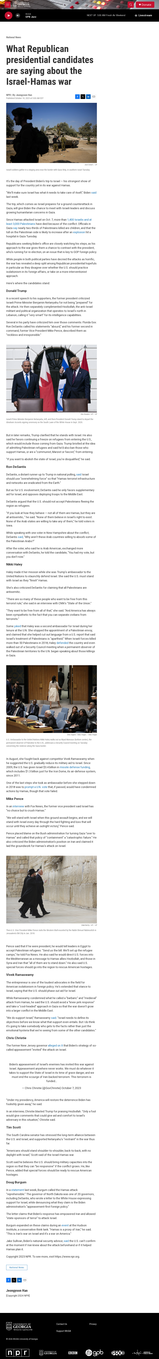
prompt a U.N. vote (36, 787)
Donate (146, 4)
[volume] (17, 15)
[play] (8, 15)
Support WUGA (63, 1331)
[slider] (22, 15)
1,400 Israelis (75, 219)
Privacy (93, 1324)
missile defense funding (75, 767)
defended (62, 642)
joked (17, 626)
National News (13, 37)
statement (17, 1190)
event (65, 1225)
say (15, 228)
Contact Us (61, 1324)
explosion (79, 232)
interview (18, 806)
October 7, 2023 (71, 1088)
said (93, 192)
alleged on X (55, 1045)
